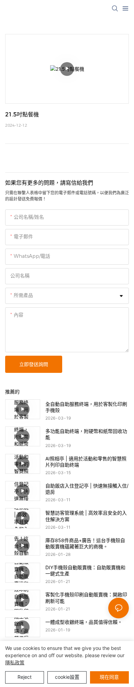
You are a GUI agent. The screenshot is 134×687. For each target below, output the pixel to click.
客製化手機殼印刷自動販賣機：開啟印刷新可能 (86, 598)
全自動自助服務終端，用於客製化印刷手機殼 (86, 407)
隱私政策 (14, 662)
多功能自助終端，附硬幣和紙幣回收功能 (86, 434)
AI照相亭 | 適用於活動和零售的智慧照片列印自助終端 (85, 462)
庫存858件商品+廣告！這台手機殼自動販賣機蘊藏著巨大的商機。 (85, 543)
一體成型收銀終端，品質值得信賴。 (83, 622)
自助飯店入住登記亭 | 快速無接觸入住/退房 (87, 489)
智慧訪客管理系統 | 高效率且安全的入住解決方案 (86, 516)
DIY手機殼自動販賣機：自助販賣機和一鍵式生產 (85, 570)
